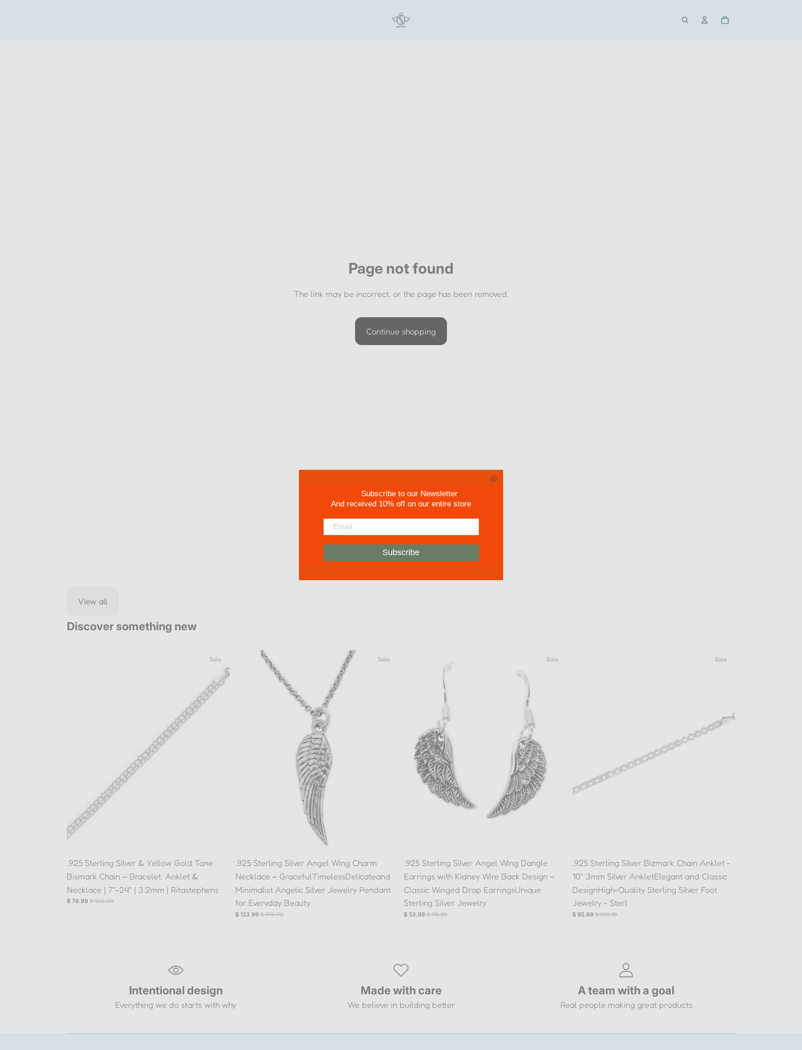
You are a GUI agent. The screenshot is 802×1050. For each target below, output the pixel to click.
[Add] (215, 838)
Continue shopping (401, 331)
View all (93, 601)
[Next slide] (216, 751)
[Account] (704, 20)
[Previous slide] (81, 751)
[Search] (685, 20)
